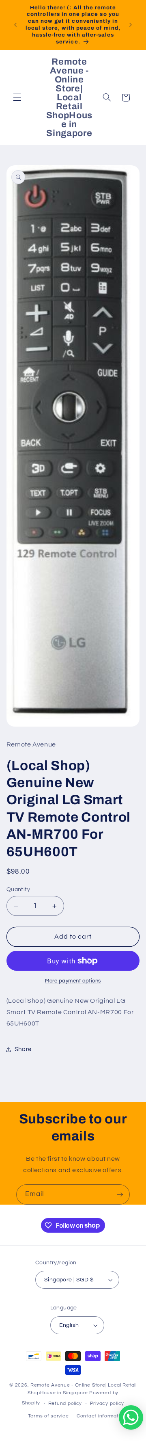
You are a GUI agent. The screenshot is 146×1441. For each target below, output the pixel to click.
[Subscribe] (120, 1194)
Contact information (101, 1416)
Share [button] (23, 1049)
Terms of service (48, 1416)
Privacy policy (107, 1403)
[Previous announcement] (15, 25)
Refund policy (65, 1403)
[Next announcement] (131, 25)
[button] (17, 97)
